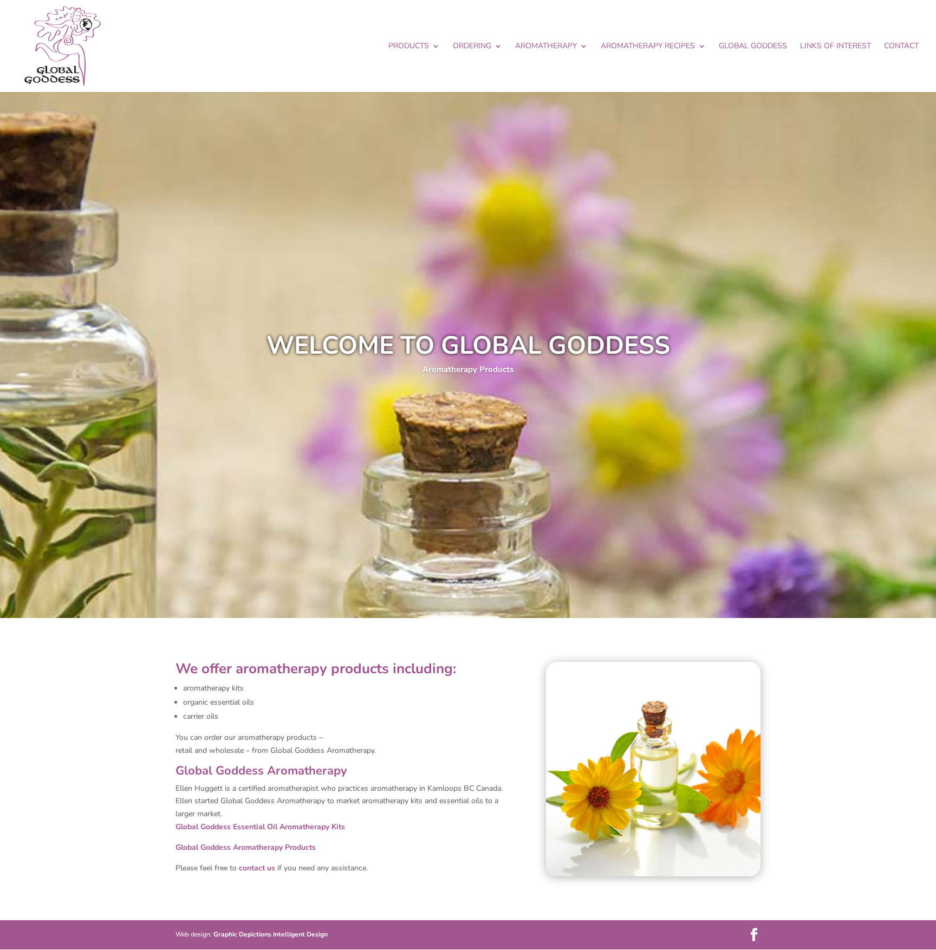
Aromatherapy (546, 46)
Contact (901, 46)
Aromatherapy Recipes (648, 46)
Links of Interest (835, 46)
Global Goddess (753, 46)
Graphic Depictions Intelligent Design (270, 934)
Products (408, 46)
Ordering (472, 46)
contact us (257, 868)
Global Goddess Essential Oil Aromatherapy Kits (260, 827)
